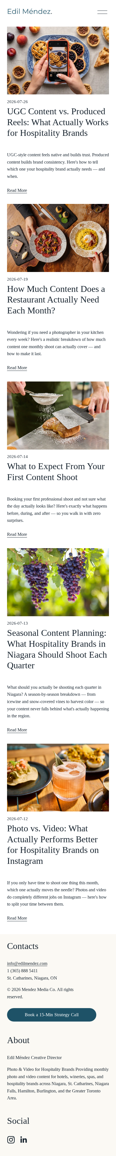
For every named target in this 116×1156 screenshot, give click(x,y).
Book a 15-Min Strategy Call (52, 1014)
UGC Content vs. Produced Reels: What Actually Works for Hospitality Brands (57, 122)
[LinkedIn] (23, 1140)
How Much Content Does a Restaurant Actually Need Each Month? (56, 299)
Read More (17, 190)
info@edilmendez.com (27, 963)
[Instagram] (11, 1140)
